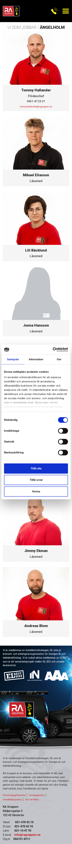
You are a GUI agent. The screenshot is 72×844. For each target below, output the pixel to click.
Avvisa (36, 491)
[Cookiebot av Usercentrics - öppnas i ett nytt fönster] (52, 349)
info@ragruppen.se (27, 834)
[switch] (63, 431)
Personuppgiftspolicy (14, 795)
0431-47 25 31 (36, 101)
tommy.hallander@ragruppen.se (36, 106)
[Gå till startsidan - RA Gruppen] (11, 11)
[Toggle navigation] (54, 11)
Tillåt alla (36, 468)
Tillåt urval (36, 479)
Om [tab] (59, 359)
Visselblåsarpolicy (12, 799)
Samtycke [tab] (13, 359)
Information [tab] (36, 359)
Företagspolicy (36, 795)
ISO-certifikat (32, 799)
